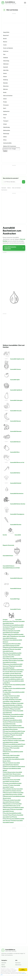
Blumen (5, 41)
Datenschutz (18, 964)
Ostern (5, 98)
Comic (5, 45)
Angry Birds (6, 32)
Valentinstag (6, 127)
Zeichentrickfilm (7, 143)
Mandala (5, 83)
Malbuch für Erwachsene (9, 146)
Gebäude (5, 57)
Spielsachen (6, 111)
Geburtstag (6, 60)
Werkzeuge (6, 133)
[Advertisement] (14, 18)
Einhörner (5, 51)
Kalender (3, 966)
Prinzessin (6, 105)
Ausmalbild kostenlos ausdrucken (14, 248)
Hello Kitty (5, 70)
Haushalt (5, 67)
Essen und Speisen (8, 48)
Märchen (5, 89)
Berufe (5, 38)
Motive (9, 187)
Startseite (3, 187)
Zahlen (5, 136)
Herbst (5, 73)
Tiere (4, 117)
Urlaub (5, 124)
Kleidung (5, 79)
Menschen (6, 86)
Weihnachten (6, 130)
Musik (4, 92)
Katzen (5, 76)
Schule (5, 114)
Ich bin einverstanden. (22, 970)
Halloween (6, 64)
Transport (5, 121)
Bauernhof (6, 35)
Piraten (5, 102)
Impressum (17, 962)
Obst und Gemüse (7, 95)
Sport (4, 108)
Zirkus (4, 139)
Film (4, 54)
